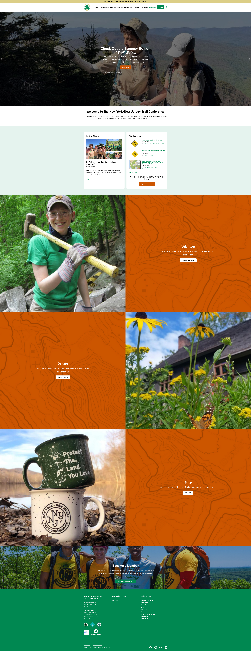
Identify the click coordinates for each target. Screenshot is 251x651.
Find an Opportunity (188, 260)
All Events (115, 600)
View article (89, 179)
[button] (1, 59)
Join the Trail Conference (125, 581)
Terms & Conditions (97, 645)
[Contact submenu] (147, 7)
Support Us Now (63, 377)
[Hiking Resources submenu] (112, 7)
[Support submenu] (140, 7)
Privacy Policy (87, 645)
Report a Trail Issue (147, 184)
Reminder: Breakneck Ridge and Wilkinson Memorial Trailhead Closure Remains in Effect (152, 162)
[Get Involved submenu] (122, 7)
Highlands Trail (149, 155)
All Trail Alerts (133, 172)
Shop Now (188, 493)
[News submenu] (128, 7)
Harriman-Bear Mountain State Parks (154, 143)
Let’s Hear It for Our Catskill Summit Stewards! (102, 163)
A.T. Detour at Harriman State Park (152, 140)
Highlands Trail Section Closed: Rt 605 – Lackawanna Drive (153, 151)
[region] (125, 59)
